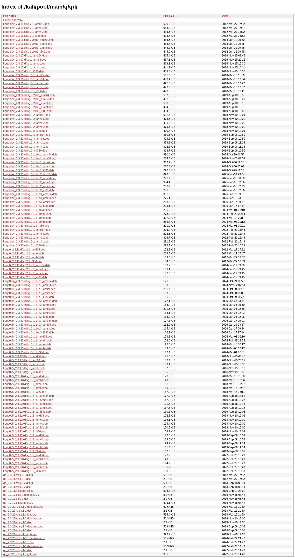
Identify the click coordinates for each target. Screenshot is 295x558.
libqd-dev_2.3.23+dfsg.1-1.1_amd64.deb (27, 210)
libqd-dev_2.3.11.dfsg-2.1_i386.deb (24, 35)
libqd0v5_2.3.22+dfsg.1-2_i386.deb (24, 431)
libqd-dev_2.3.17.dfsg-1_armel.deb (24, 63)
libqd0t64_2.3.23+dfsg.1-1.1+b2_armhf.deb (29, 312)
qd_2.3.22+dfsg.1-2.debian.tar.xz (23, 518)
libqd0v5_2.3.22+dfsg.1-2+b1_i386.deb (27, 411)
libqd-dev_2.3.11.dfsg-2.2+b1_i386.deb (27, 51)
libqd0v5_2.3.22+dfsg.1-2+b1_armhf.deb (27, 407)
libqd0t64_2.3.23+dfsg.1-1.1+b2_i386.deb (28, 316)
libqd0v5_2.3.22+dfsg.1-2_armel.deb (25, 423)
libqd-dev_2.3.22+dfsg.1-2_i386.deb (25, 130)
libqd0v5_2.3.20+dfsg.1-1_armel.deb (25, 384)
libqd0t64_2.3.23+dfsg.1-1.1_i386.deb (26, 352)
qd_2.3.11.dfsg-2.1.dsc (17, 478)
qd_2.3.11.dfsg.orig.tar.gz (18, 490)
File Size (168, 15)
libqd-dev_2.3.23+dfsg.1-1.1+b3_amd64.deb (30, 194)
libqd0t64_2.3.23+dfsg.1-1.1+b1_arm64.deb (29, 285)
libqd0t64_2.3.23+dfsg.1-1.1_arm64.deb (27, 340)
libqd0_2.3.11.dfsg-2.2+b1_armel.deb (25, 269)
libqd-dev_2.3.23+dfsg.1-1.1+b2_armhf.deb (29, 186)
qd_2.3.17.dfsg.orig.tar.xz (18, 502)
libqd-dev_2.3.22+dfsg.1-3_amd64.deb (26, 134)
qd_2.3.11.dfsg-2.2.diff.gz (18, 483)
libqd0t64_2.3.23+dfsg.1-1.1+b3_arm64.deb (29, 324)
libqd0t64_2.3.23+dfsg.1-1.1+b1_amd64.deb (30, 281)
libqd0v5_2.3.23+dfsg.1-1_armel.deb (25, 463)
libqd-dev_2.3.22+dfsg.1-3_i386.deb (25, 150)
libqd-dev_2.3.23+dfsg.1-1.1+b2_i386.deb (28, 190)
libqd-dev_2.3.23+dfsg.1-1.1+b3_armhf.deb (29, 202)
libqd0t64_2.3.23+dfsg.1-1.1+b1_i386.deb (28, 297)
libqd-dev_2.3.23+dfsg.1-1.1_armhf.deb (27, 221)
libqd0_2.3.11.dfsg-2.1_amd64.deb (24, 249)
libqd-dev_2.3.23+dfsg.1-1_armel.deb (25, 237)
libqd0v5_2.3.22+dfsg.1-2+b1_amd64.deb (28, 395)
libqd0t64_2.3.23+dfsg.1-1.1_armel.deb (27, 344)
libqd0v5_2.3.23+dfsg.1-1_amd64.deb (26, 455)
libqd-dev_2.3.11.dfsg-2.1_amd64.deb (26, 24)
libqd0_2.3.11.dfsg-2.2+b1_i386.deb (25, 277)
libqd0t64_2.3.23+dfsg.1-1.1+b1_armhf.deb (29, 293)
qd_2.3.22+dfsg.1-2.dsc (17, 522)
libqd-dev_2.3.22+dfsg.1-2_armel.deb (25, 122)
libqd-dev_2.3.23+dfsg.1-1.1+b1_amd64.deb (30, 154)
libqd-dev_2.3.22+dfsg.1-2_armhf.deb (25, 126)
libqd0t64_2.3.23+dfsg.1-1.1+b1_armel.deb (29, 289)
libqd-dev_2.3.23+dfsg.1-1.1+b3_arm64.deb (29, 198)
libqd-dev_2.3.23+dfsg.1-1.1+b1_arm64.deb (29, 158)
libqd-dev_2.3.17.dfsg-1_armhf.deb (24, 67)
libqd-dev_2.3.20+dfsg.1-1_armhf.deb (25, 87)
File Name (9, 15)
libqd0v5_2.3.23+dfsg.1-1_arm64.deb (25, 459)
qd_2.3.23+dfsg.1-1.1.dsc (18, 542)
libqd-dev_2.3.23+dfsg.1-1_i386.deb (25, 245)
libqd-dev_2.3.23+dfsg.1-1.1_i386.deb (26, 225)
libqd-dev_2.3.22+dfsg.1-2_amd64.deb (26, 114)
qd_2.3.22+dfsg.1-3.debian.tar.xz (23, 526)
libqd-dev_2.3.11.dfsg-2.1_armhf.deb (25, 31)
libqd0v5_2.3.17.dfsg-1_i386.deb (23, 372)
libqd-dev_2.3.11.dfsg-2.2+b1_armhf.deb (27, 47)
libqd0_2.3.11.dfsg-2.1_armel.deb (23, 253)
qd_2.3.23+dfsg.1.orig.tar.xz (20, 554)
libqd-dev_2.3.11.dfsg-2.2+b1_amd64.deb (28, 39)
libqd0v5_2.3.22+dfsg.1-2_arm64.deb (25, 419)
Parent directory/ (13, 20)
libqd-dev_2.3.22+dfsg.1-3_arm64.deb (26, 138)
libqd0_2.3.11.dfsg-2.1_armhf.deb (23, 257)
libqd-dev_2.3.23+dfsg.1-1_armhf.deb (25, 241)
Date (225, 15)
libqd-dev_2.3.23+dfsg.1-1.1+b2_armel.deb (29, 182)
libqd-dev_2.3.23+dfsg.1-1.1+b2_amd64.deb (30, 174)
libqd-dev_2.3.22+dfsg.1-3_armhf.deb (25, 146)
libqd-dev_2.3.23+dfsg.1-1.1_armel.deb (27, 217)
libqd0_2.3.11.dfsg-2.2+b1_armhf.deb (25, 273)
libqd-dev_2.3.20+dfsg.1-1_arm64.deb (26, 79)
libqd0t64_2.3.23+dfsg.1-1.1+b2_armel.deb (29, 308)
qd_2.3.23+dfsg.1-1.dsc (17, 550)
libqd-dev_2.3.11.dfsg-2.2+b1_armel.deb (27, 43)
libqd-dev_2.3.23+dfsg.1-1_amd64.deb (26, 229)
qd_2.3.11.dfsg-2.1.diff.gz (18, 475)
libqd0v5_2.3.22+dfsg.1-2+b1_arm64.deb (28, 399)
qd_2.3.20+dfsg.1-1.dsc (17, 510)
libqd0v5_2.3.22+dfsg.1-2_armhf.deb (25, 427)
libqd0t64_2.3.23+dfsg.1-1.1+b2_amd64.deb (30, 300)
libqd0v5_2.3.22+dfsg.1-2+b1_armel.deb (27, 403)
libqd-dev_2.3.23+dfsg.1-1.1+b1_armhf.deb (29, 166)
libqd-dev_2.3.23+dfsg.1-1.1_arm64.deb (27, 213)
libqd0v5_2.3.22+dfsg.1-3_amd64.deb (26, 435)
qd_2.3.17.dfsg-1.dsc (16, 498)
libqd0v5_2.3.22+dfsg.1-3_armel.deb (25, 443)
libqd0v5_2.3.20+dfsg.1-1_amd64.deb (26, 376)
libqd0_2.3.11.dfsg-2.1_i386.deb (22, 261)
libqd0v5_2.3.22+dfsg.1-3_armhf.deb (25, 447)
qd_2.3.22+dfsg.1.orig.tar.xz (20, 534)
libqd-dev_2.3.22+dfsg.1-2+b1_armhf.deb (28, 107)
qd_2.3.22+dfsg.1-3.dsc (17, 530)
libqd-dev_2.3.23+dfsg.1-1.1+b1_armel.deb (29, 162)
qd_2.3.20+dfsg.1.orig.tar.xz (20, 514)
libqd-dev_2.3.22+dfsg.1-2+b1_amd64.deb (29, 95)
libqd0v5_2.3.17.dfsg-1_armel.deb (24, 364)
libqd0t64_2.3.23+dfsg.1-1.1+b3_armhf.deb (29, 328)
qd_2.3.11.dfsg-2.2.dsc (17, 486)
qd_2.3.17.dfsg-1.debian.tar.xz (21, 494)
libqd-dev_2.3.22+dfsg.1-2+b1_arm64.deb (28, 99)
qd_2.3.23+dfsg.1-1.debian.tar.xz (23, 546)
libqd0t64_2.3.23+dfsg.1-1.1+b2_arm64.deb (29, 304)
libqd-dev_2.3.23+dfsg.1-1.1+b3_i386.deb (28, 205)
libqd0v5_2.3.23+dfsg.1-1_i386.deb (24, 471)
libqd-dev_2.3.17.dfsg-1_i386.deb (23, 71)
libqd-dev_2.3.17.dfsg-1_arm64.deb (24, 59)
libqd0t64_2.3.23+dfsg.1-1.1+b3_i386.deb (28, 332)
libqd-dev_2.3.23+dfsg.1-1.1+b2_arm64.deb (29, 178)
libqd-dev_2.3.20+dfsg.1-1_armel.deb (25, 83)
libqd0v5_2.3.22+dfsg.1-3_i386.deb (24, 451)
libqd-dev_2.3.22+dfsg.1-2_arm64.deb (26, 118)
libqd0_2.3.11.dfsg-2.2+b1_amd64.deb (26, 265)
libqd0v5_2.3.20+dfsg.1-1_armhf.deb (25, 388)
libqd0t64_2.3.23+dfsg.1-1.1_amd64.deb (27, 336)
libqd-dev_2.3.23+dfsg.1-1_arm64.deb (26, 233)
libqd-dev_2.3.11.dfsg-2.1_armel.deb (25, 27)
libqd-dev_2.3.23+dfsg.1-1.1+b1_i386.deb (28, 170)
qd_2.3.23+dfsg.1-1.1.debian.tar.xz (24, 538)
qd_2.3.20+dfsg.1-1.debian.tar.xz (23, 506)
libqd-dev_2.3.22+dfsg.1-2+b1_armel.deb (28, 103)
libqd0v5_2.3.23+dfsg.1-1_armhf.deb (25, 467)
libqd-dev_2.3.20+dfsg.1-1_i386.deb (25, 91)
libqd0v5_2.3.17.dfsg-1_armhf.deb (24, 368)
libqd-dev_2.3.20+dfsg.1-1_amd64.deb (26, 75)
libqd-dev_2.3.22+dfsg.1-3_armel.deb (25, 142)
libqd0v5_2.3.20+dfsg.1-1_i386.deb (24, 391)
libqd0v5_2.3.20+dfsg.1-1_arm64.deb (25, 380)
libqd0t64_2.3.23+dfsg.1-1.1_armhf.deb (27, 348)
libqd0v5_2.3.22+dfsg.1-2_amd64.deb (26, 415)
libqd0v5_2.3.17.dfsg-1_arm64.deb (24, 360)
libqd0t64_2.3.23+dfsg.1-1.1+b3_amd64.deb (30, 320)
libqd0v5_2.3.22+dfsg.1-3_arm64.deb (25, 439)
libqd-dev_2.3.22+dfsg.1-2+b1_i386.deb (27, 111)
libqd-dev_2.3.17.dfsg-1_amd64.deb (25, 55)
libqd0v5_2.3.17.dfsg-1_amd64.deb (24, 356)
